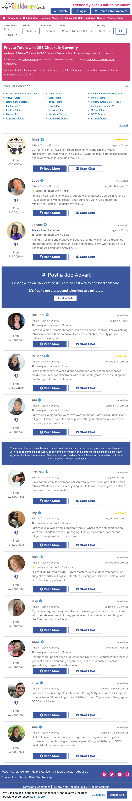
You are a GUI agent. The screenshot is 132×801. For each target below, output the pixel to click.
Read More (51, 168)
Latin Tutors (55, 97)
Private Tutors (115, 18)
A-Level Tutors (99, 118)
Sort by (101, 25)
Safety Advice (85, 455)
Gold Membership (40, 777)
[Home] (4, 18)
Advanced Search (14, 74)
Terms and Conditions (36, 786)
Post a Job (65, 298)
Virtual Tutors (13, 97)
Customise (98, 794)
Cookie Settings (99, 786)
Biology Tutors (13, 114)
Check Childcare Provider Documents (65, 458)
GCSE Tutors (98, 114)
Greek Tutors (56, 93)
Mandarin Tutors (57, 114)
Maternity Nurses (95, 18)
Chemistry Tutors (15, 118)
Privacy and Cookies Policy (70, 786)
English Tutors (13, 110)
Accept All (117, 794)
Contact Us (9, 777)
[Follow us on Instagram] (127, 774)
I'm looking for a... (10, 27)
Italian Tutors (55, 101)
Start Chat (87, 168)
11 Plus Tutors (98, 110)
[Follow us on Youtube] (120, 774)
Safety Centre (30, 59)
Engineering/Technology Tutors (108, 93)
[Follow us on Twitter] (112, 774)
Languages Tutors (58, 118)
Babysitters (14, 18)
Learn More (37, 796)
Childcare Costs (63, 771)
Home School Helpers (18, 101)
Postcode (46, 25)
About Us (82, 771)
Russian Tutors (56, 110)
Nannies (45, 18)
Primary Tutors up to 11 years (106, 101)
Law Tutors (54, 106)
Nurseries (57, 18)
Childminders (30, 18)
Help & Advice (41, 771)
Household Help (74, 18)
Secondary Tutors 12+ (102, 106)
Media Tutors (98, 97)
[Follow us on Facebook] (104, 774)
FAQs (5, 771)
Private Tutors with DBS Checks (23, 93)
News (22, 777)
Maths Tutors (13, 106)
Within (26, 25)
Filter (63, 25)
